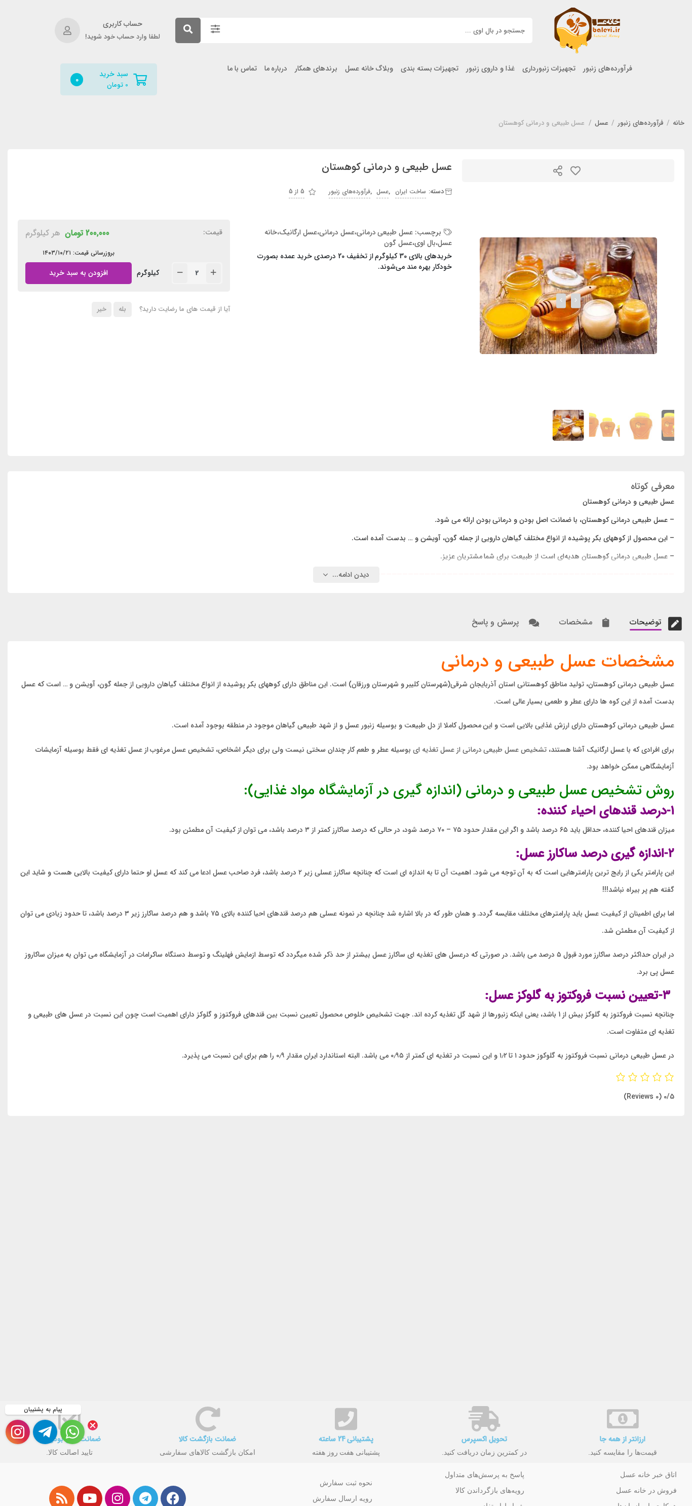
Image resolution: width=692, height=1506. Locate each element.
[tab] (644, 622)
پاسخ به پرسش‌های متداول (484, 1474)
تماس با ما (242, 68)
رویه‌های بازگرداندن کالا (489, 1490)
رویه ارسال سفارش (342, 1498)
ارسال (557, 171)
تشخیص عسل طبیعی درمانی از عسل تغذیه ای (480, 749)
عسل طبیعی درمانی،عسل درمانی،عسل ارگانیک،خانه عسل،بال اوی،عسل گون (358, 238)
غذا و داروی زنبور (490, 68)
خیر (101, 309)
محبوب (575, 171)
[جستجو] (188, 30)
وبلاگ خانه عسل (369, 68)
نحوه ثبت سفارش (346, 1483)
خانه (678, 123)
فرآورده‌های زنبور (607, 68)
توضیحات (647, 622)
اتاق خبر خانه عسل (648, 1474)
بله (122, 309)
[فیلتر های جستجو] (215, 30)
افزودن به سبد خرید (78, 270)
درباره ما (276, 68)
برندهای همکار (316, 68)
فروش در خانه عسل (646, 1490)
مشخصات (577, 622)
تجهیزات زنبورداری (548, 68)
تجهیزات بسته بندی (429, 68)
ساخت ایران (410, 191)
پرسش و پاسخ (496, 622)
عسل (601, 123)
